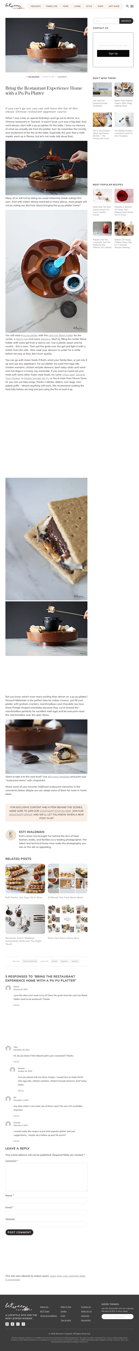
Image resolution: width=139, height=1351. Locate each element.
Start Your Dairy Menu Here (63, 938)
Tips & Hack (66, 1320)
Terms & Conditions (48, 1316)
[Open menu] (132, 6)
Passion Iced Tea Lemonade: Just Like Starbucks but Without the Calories (102, 243)
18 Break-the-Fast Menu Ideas (65, 897)
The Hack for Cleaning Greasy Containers (100, 103)
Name (9, 1195)
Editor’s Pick (66, 1307)
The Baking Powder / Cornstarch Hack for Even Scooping (124, 133)
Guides (64, 1311)
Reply (17, 1005)
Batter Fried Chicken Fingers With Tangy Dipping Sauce (123, 103)
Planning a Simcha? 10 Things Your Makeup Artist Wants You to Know (124, 211)
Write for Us (86, 1311)
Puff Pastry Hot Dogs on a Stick (23, 897)
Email (9, 1207)
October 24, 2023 (25, 1071)
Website (10, 1219)
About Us (44, 1307)
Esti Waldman (33, 77)
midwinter (75, 961)
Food (63, 1316)
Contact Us (86, 1307)
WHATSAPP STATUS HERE (55, 810)
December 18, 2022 (22, 1050)
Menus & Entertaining (30, 961)
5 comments (62, 77)
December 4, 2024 (21, 1100)
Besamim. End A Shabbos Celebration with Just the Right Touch (23, 941)
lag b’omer (64, 961)
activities (54, 961)
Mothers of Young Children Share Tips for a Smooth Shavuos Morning (123, 243)
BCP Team (44, 1311)
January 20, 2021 (21, 989)
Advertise (85, 1316)
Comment (11, 1161)
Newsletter (86, 1320)
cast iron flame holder (60, 335)
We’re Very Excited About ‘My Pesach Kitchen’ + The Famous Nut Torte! (101, 134)
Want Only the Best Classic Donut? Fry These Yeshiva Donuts (102, 211)
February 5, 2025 (21, 1125)
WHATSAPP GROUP (21, 814)
